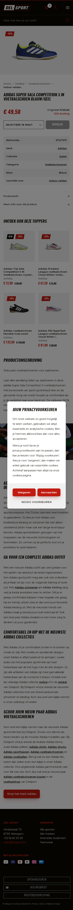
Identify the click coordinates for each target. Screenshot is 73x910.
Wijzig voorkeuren (36, 502)
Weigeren (24, 492)
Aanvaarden (49, 492)
